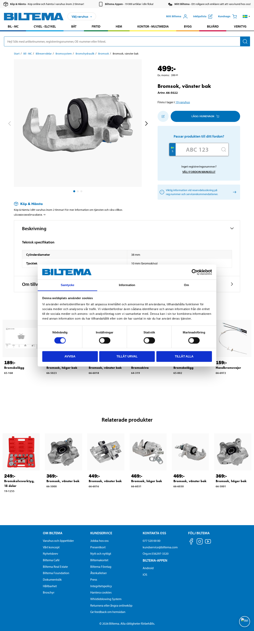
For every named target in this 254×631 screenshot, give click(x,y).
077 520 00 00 (151, 541)
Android (148, 568)
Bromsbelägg (14, 368)
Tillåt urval (127, 356)
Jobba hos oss (99, 541)
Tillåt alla (184, 356)
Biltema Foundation (56, 573)
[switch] (104, 340)
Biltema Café (51, 560)
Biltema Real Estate (55, 567)
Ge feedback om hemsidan (107, 612)
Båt (73, 26)
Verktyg (240, 26)
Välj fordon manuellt (199, 172)
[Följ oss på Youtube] (208, 543)
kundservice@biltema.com (160, 547)
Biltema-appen (155, 560)
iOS (145, 574)
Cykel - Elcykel (45, 26)
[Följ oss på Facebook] (191, 542)
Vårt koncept (51, 547)
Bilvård (213, 26)
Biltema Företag (100, 567)
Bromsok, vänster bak (105, 368)
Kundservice (101, 533)
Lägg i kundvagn (202, 116)
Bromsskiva (140, 368)
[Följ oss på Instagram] (199, 542)
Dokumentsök (52, 579)
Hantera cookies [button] (101, 592)
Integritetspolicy (101, 586)
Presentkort (98, 547)
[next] (146, 124)
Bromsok (103, 53)
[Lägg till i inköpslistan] (163, 116)
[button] (246, 16)
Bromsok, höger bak (61, 368)
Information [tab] (127, 285)
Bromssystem (64, 53)
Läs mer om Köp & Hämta (28, 214)
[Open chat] (244, 621)
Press (93, 579)
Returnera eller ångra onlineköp (111, 605)
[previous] (9, 124)
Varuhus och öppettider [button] (58, 541)
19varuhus (182, 102)
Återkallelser (98, 573)
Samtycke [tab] (67, 285)
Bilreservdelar (44, 53)
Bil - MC (13, 26)
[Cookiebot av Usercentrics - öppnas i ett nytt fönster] (194, 272)
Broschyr (48, 592)
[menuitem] (13, 26)
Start (17, 53)
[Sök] (245, 41)
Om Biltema (52, 533)
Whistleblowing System (105, 599)
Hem (119, 26)
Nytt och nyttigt (100, 553)
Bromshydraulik (85, 53)
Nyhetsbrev (50, 553)
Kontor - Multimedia (153, 26)
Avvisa (69, 356)
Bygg (188, 26)
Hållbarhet (50, 586)
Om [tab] (186, 285)
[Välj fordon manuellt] (234, 192)
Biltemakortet (99, 560)
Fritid (96, 26)
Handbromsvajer (228, 368)
